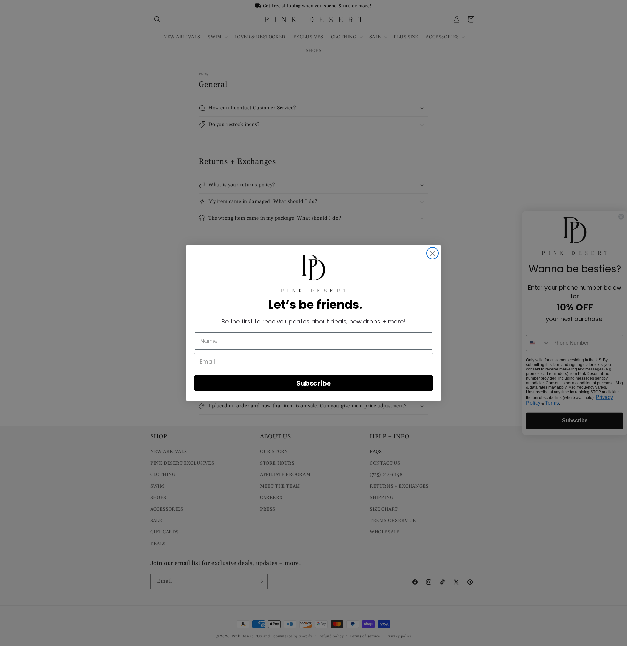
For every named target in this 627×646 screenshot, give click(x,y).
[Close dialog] (432, 253)
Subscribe (314, 383)
